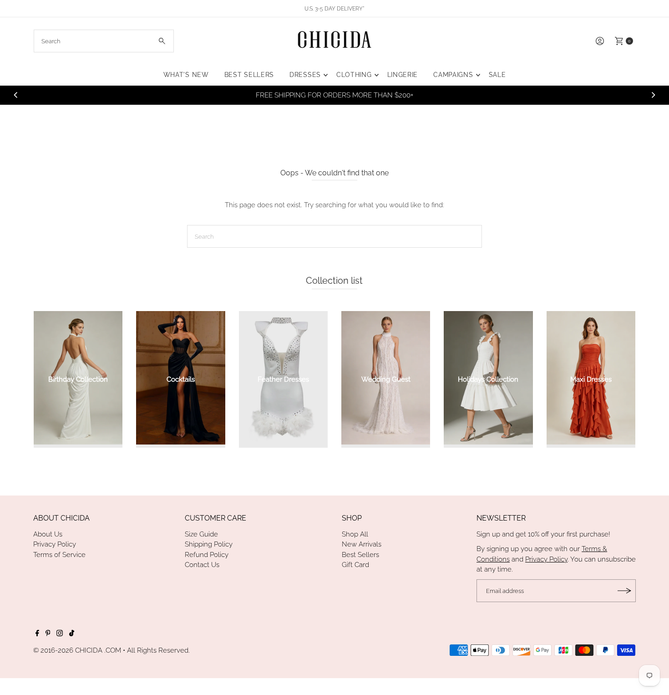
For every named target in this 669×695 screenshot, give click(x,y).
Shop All (355, 534)
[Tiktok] (71, 634)
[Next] (653, 95)
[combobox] (104, 41)
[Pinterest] (48, 634)
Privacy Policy (54, 544)
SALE (497, 74)
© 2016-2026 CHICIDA (67, 650)
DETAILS (454, 95)
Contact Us (202, 565)
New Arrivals (361, 544)
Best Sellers (360, 555)
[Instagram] (59, 634)
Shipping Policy (209, 544)
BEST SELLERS (249, 74)
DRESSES (305, 74)
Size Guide (201, 534)
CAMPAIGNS (453, 74)
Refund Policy (206, 555)
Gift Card (355, 565)
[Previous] (16, 95)
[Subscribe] (624, 590)
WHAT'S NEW (186, 74)
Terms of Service (59, 555)
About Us (47, 534)
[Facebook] (37, 634)
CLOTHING (354, 74)
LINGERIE (402, 74)
